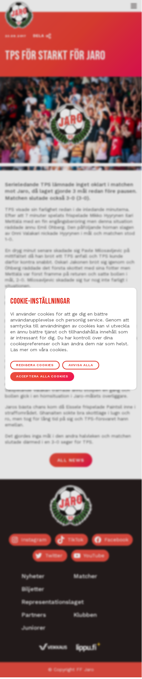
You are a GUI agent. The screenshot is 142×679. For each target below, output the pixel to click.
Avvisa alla (81, 365)
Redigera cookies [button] (35, 365)
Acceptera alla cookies (42, 376)
